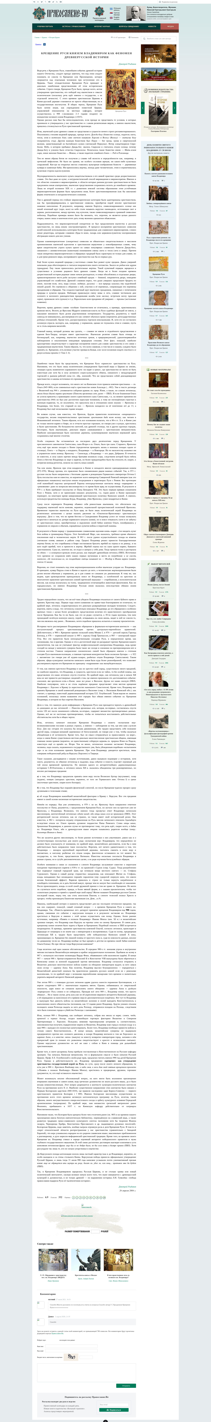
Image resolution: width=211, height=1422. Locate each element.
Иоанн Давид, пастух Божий (159, 584)
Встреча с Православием (73, 26)
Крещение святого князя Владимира (158, 308)
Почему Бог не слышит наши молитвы (158, 425)
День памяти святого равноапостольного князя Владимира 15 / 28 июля (158, 147)
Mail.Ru (57, 1340)
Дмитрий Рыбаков (127, 63)
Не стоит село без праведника (158, 390)
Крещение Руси (159, 274)
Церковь (44, 37)
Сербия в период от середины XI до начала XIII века (158, 498)
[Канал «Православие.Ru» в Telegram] (53, 2)
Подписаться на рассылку (170, 2)
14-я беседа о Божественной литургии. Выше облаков (159, 462)
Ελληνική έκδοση (117, 9)
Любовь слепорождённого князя (158, 203)
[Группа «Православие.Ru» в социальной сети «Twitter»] (42, 2)
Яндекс (53, 1340)
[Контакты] (61, 2)
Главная (37, 37)
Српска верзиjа (117, 14)
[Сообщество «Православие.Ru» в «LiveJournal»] (45, 2)
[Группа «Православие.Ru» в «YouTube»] (49, 2)
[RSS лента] (57, 2)
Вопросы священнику (129, 26)
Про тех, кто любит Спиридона (158, 618)
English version (116, 18)
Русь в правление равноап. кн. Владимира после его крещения (158, 238)
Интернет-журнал (102, 26)
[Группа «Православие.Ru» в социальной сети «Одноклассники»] (38, 2)
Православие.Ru (57, 1333)
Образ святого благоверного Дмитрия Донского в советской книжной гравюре (159, 537)
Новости (152, 26)
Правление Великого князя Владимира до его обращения (158, 343)
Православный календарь (99, 19)
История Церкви (54, 37)
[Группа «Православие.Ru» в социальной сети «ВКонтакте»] (34, 2)
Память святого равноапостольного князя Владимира (159, 174)
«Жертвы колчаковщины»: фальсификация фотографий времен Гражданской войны (158, 733)
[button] (134, 20)
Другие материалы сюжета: (159, 153)
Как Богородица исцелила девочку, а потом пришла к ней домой (158, 654)
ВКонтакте (48, 1340)
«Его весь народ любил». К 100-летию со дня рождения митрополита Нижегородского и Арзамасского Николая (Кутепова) (158, 693)
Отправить (126, 1386)
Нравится (38, 44)
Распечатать (134, 37)
